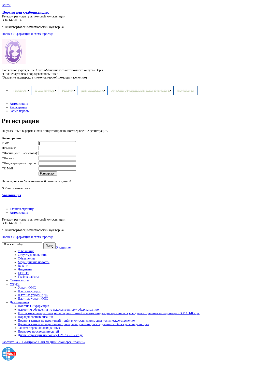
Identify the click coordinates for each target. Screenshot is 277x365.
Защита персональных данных (39, 327)
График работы (28, 276)
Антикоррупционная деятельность (140, 90)
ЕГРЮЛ (23, 273)
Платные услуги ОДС (33, 298)
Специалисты (19, 280)
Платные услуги (29, 291)
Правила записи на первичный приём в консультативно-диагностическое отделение (76, 320)
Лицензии (25, 269)
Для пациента (92, 90)
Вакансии (24, 265)
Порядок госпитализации (35, 317)
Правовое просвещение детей (38, 331)
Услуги (67, 90)
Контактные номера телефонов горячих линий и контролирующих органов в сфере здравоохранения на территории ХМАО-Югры (109, 313)
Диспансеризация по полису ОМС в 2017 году (50, 335)
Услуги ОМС (27, 287)
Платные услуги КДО (33, 295)
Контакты (185, 90)
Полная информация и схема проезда (27, 34)
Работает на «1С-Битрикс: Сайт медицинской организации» (43, 342)
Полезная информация (33, 306)
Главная (20, 90)
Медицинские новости (33, 262)
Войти (6, 5)
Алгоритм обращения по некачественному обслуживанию (58, 309)
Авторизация (19, 212)
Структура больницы (32, 254)
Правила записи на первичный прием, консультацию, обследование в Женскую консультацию (83, 324)
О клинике (63, 247)
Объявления (26, 258)
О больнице (44, 90)
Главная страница (22, 209)
